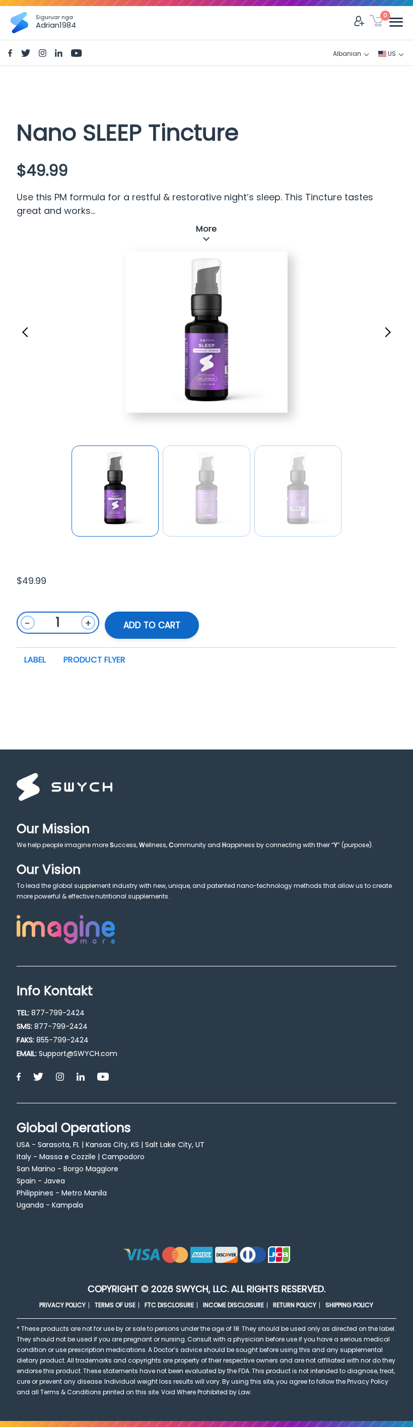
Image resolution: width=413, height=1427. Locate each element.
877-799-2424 (58, 1013)
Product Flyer (94, 659)
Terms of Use (115, 1305)
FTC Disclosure (169, 1305)
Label (35, 659)
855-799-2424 (62, 1040)
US (391, 53)
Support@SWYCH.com (78, 1053)
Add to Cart (151, 625)
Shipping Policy (349, 1305)
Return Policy (294, 1305)
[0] (376, 22)
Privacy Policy (62, 1305)
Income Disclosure (233, 1305)
